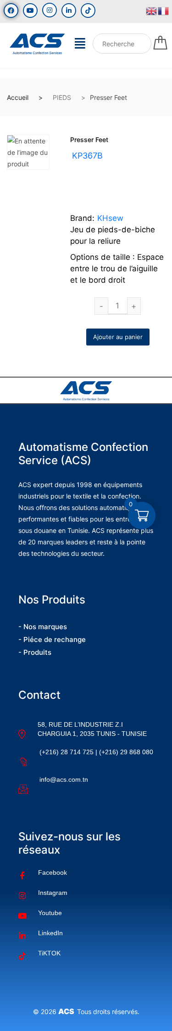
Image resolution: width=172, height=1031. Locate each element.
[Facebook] (11, 10)
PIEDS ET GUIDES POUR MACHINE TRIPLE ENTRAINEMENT (101, 178)
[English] (152, 10)
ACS (67, 1011)
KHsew (110, 218)
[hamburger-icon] (80, 46)
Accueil (17, 97)
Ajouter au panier (118, 336)
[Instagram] (49, 10)
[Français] (164, 10)
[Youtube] (30, 10)
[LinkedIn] (68, 10)
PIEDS (62, 97)
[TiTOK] (88, 10)
